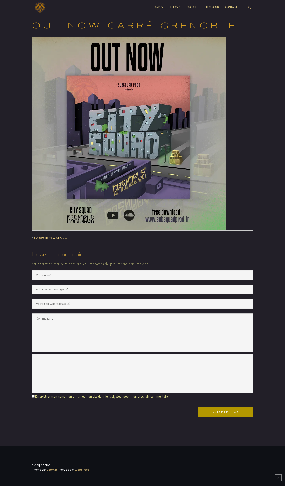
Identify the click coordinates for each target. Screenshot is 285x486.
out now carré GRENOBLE (50, 237)
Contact (231, 7)
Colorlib (52, 469)
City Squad (212, 7)
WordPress (82, 469)
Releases (174, 7)
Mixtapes (192, 7)
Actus (158, 7)
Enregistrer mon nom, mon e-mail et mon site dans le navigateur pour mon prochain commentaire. (102, 396)
